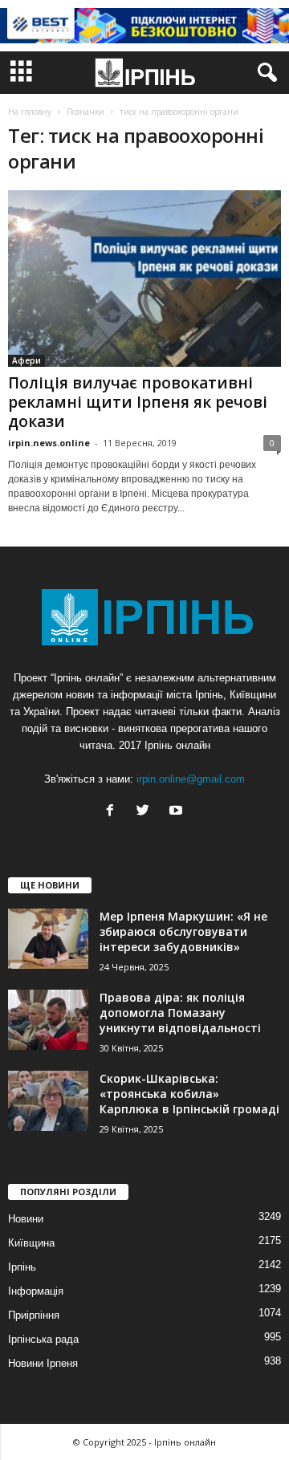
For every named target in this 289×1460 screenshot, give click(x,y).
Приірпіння (33, 1315)
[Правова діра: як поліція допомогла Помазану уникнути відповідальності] (48, 1020)
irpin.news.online (49, 443)
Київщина (31, 1243)
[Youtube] (178, 812)
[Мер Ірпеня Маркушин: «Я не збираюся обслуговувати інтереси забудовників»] (48, 939)
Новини (25, 1219)
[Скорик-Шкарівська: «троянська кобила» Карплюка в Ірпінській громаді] (48, 1101)
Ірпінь (22, 1267)
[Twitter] (146, 812)
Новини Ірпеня (43, 1363)
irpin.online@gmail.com (190, 779)
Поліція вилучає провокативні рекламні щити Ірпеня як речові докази (137, 402)
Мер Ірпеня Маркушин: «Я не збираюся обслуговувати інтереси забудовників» (183, 931)
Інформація (35, 1291)
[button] (264, 73)
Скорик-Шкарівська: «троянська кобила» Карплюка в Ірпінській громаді (189, 1093)
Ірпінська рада (43, 1339)
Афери (26, 360)
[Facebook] (113, 812)
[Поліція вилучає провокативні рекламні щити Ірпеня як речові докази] (144, 278)
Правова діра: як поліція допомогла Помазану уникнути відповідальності (180, 1012)
